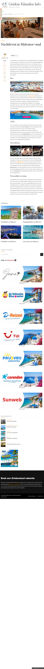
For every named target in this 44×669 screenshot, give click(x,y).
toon (16, 55)
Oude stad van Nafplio (12, 421)
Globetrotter (4, 58)
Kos (7, 442)
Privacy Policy (4, 497)
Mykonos (3, 40)
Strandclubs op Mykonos (8, 222)
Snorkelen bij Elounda (11, 427)
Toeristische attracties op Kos (13, 444)
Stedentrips (9, 419)
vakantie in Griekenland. (14, 484)
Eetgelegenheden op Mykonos (32, 222)
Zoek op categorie (32, 496)
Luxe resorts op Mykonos (30, 241)
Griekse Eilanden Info (25, 4)
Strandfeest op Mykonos (8, 241)
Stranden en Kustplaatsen (12, 425)
